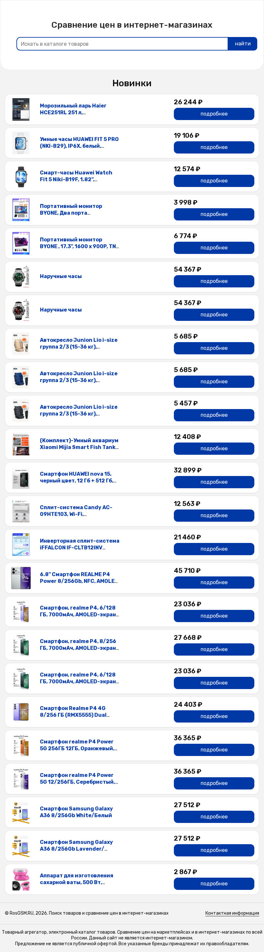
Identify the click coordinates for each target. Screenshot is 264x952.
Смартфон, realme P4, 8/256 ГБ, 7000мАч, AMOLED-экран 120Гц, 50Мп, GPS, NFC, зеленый (78, 651)
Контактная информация (232, 913)
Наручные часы (61, 276)
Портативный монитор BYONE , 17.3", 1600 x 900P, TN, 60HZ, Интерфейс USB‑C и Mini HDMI (78, 250)
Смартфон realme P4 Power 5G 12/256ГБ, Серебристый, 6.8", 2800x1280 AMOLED (77, 782)
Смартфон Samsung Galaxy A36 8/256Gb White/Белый (76, 812)
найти (243, 44)
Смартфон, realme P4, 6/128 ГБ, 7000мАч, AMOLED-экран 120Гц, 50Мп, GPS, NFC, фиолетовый (78, 618)
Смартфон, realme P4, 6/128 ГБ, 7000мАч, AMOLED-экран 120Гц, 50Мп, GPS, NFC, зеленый (78, 685)
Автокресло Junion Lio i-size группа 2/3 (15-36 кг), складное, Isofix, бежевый (79, 347)
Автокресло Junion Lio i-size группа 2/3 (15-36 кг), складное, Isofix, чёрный (79, 414)
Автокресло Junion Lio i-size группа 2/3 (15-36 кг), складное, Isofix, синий (79, 380)
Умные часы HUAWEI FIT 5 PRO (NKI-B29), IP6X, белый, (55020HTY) (79, 146)
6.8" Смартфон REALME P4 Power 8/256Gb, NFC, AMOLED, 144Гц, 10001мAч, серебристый (80, 584)
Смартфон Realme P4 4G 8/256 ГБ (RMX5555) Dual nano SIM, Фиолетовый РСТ (76, 715)
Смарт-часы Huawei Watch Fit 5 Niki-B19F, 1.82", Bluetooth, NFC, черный (76, 179)
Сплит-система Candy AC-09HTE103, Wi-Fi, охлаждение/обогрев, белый (79, 514)
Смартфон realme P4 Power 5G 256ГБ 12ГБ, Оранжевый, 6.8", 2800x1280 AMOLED (77, 748)
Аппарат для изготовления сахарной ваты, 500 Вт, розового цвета (76, 882)
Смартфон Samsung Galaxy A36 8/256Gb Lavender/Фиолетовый (76, 849)
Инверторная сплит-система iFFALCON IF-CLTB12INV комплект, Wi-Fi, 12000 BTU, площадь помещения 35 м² (79, 551)
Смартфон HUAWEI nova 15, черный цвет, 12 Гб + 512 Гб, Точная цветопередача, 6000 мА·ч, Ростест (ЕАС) (79, 484)
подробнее (214, 114)
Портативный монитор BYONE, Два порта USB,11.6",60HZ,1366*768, (73, 213)
